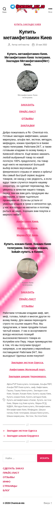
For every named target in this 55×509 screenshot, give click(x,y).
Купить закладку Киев (27, 24)
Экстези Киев (40, 415)
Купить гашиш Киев (42, 393)
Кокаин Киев (25, 393)
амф (33, 387)
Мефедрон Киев (27, 228)
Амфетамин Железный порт (27, 369)
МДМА (10, 406)
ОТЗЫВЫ (28, 118)
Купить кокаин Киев (16, 396)
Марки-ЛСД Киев (27, 235)
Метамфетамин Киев (17, 409)
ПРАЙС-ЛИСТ (27, 111)
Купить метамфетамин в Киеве (21, 399)
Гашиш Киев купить (23, 390)
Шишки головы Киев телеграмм (26, 411)
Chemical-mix (17, 503)
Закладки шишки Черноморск (27, 376)
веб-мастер (23, 44)
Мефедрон (33, 409)
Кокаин (15, 393)
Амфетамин (42, 387)
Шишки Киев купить (39, 412)
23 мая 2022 (41, 44)
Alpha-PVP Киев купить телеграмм (23, 383)
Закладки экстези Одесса (27, 362)
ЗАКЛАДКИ (28, 125)
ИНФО (6, 481)
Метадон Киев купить (24, 406)
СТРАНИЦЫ (10, 486)
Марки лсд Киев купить (23, 403)
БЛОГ (6, 490)
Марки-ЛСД (40, 403)
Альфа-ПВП (46, 383)
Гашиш (10, 390)
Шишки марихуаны (16, 415)
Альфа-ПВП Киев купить (18, 387)
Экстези (29, 415)
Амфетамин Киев (27, 221)
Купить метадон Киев (36, 396)
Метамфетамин (42, 406)
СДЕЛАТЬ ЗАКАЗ (13, 468)
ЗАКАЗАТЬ (27, 105)
